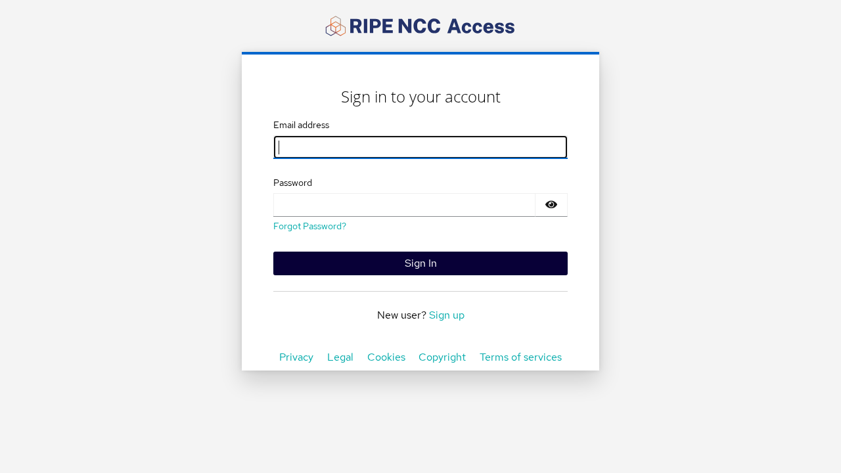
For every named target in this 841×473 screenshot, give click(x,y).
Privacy (296, 357)
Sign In (421, 263)
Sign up (447, 315)
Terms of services (521, 357)
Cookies (386, 357)
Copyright (442, 357)
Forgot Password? (309, 226)
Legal (340, 357)
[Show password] (551, 205)
